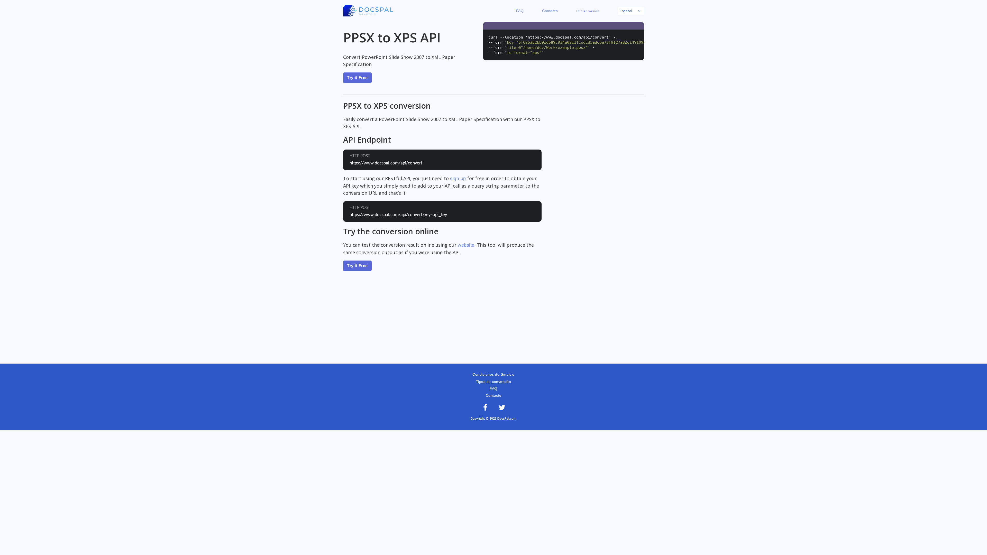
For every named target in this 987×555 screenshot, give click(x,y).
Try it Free (357, 78)
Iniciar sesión (587, 11)
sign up (458, 178)
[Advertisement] (493, 325)
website (466, 245)
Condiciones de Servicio (493, 374)
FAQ (520, 11)
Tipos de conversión (493, 382)
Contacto (550, 11)
